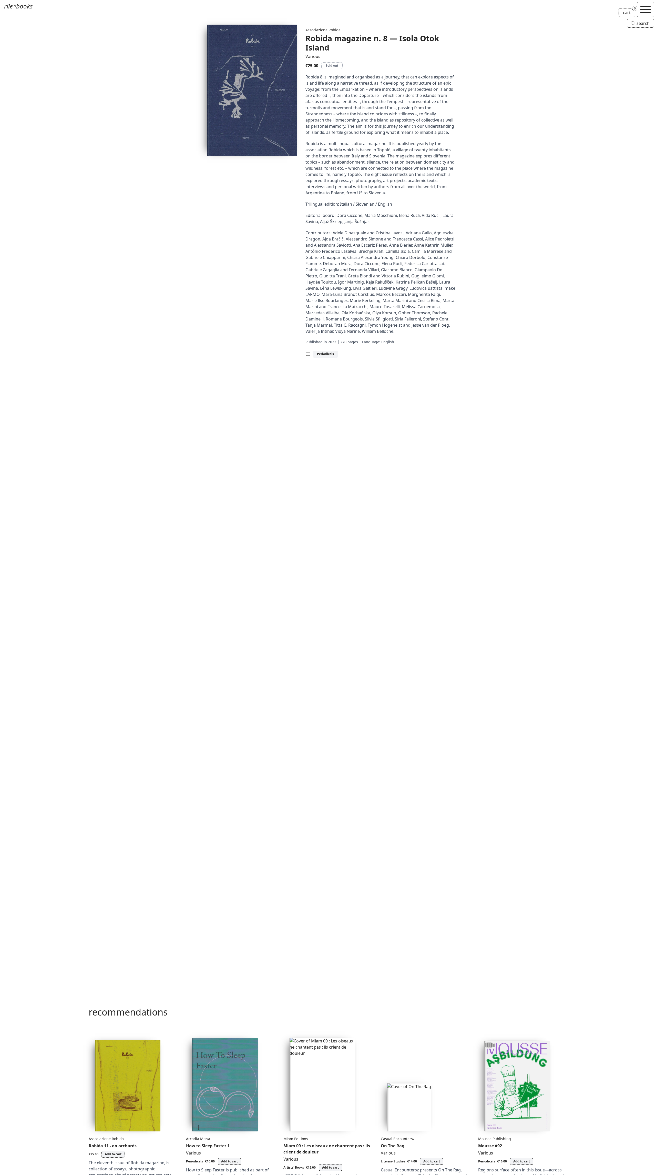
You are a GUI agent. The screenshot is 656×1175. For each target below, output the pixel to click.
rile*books (18, 6)
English (387, 341)
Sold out (332, 65)
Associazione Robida (323, 29)
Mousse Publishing (494, 1138)
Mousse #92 (490, 1146)
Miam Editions (295, 1138)
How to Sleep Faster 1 (208, 1146)
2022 (332, 341)
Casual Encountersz (398, 1138)
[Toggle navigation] (645, 9)
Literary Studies (393, 1161)
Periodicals (325, 354)
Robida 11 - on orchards (113, 1146)
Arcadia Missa (198, 1138)
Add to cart (113, 1154)
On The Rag (392, 1146)
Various (312, 56)
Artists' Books (293, 1167)
